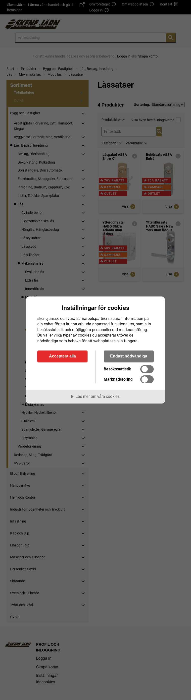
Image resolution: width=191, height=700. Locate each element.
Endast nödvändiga (128, 356)
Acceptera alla (62, 356)
